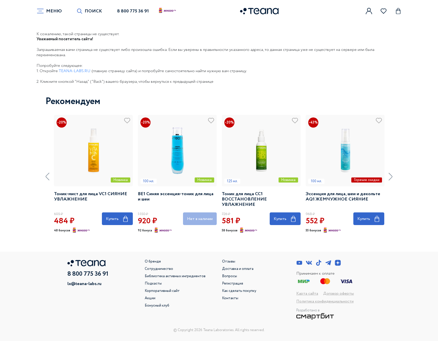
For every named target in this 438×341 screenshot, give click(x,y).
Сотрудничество (159, 269)
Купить (117, 218)
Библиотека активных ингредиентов (175, 276)
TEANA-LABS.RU (74, 71)
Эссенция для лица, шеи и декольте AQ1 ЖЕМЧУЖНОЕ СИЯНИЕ (343, 196)
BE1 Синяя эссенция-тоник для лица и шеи (175, 196)
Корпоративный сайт (162, 291)
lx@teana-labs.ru (84, 283)
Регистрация (232, 283)
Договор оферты (338, 293)
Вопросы (229, 276)
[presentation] (47, 176)
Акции (150, 298)
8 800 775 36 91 (133, 11)
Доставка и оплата (237, 269)
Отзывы (228, 261)
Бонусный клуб (157, 305)
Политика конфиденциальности (325, 301)
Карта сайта (307, 293)
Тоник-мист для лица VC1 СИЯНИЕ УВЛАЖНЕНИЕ (90, 196)
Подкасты (153, 283)
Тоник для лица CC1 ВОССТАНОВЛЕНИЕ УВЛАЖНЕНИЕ (244, 199)
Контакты (230, 298)
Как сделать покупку (239, 291)
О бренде (153, 261)
